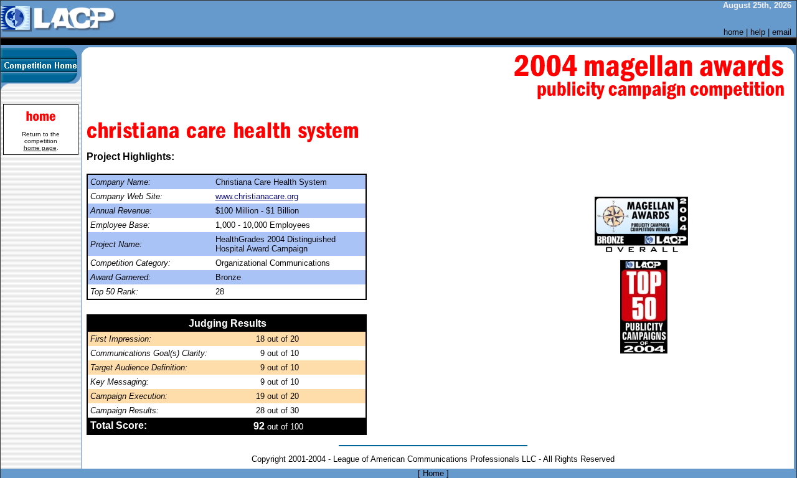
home (733, 32)
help (757, 32)
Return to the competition (41, 141)
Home (433, 473)
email (781, 32)
